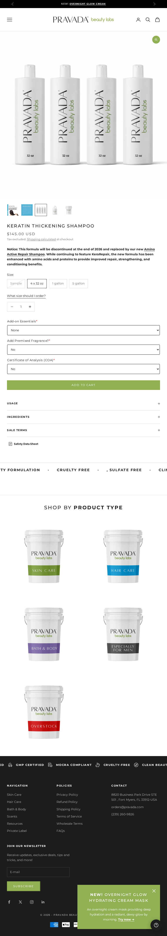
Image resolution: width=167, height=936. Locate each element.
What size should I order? (26, 296)
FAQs (61, 831)
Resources (15, 824)
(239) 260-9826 (122, 814)
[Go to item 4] (55, 210)
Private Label (17, 831)
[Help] (156, 925)
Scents (12, 816)
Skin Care (14, 795)
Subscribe (23, 886)
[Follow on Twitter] (20, 902)
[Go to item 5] (69, 210)
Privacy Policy (67, 795)
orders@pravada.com (127, 807)
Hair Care (14, 802)
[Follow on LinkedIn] (43, 902)
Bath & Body (16, 809)
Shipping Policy (68, 809)
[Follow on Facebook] (9, 902)
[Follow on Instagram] (32, 902)
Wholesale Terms (70, 824)
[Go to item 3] (41, 210)
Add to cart (83, 385)
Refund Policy (67, 802)
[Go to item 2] (27, 210)
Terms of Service (69, 816)
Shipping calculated (41, 239)
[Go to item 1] (13, 210)
